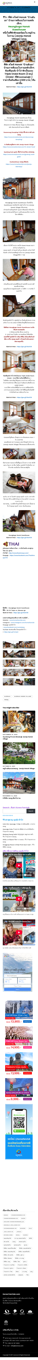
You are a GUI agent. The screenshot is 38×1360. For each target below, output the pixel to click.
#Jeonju (7, 696)
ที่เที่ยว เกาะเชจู (19, 1258)
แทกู (31, 1271)
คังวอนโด (6, 1241)
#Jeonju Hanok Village (22, 696)
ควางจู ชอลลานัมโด (20, 1238)
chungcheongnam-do (11, 1218)
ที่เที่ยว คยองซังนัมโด (25, 1248)
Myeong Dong (8, 1235)
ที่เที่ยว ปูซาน (20, 1254)
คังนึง (30, 1238)
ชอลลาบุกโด (22, 1241)
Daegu (23, 1218)
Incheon (22, 1228)
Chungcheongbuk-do (18, 1215)
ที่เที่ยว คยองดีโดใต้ (24, 1251)
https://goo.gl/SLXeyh (11, 632)
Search (30, 811)
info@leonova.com (17, 1346)
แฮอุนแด (20, 1274)
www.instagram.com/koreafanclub (22, 622)
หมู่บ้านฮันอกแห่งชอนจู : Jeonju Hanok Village (19, 768)
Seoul (18, 1235)
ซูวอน (25, 1244)
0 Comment (26, 7)
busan (6, 1215)
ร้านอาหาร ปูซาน (8, 1268)
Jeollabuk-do (8, 1231)
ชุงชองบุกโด (17, 1244)
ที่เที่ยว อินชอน (8, 1258)
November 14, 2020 (10, 796)
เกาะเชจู (24, 1271)
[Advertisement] (19, 1186)
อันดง (17, 1271)
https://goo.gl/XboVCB (24, 87)
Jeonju (19, 1231)
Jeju (30, 1228)
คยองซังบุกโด (7, 1238)
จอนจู (14, 1241)
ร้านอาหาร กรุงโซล (9, 1264)
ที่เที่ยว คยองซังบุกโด (9, 1251)
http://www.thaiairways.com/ (19, 553)
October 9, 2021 (9, 766)
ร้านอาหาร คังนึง (22, 1264)
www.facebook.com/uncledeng (14, 627)
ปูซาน (24, 1261)
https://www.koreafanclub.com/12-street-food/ (19, 147)
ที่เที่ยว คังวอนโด (8, 1254)
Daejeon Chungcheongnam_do (14, 1221)
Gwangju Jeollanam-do (12, 1225)
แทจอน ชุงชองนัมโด (9, 1274)
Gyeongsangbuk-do (10, 1228)
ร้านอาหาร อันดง (21, 1268)
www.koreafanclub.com (18, 620)
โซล (27, 1274)
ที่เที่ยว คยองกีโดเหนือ (10, 1248)
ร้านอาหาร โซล (8, 1271)
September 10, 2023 (10, 734)
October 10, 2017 (13, 7)
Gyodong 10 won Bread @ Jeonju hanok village (18, 738)
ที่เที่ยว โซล (17, 1261)
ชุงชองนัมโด (7, 1244)
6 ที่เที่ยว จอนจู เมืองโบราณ (11, 798)
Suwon (25, 1235)
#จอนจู (6, 699)
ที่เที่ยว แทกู (7, 1261)
